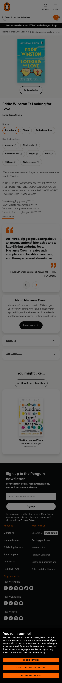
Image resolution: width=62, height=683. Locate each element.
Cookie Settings (31, 660)
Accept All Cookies (31, 675)
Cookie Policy (38, 652)
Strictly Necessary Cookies (31, 667)
